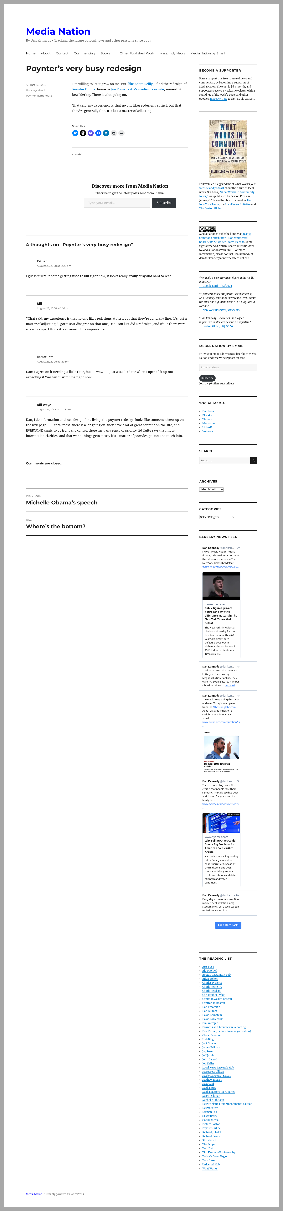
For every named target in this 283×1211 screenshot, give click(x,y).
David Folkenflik (212, 1019)
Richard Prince (211, 1136)
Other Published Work (137, 53)
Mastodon (208, 423)
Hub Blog (208, 1039)
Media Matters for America (218, 1091)
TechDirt (207, 1148)
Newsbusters (210, 1108)
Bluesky (207, 415)
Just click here (218, 98)
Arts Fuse (208, 966)
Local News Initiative (238, 204)
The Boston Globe (210, 208)
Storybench (209, 1140)
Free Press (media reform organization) (226, 1031)
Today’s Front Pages (214, 1156)
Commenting (84, 53)
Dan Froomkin (211, 1007)
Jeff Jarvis (208, 1055)
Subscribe (164, 203)
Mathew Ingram (212, 1079)
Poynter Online (83, 89)
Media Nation (58, 31)
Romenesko (44, 95)
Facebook (208, 411)
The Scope (208, 1144)
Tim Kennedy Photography (218, 1152)
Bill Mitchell (209, 970)
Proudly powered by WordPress (65, 1194)
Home (31, 53)
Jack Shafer (209, 1043)
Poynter (31, 95)
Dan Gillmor (209, 1011)
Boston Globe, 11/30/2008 (218, 326)
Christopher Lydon (213, 995)
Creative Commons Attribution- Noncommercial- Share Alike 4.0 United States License (225, 238)
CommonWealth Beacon (217, 999)
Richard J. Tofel (211, 1132)
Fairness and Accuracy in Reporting (224, 1027)
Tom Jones (209, 1160)
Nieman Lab (209, 1112)
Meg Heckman (211, 1096)
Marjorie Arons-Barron (216, 1075)
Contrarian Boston (213, 1003)
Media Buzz (209, 1087)
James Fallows (211, 1047)
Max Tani (208, 1083)
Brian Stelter (210, 978)
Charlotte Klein (211, 991)
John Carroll (209, 1059)
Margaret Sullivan (213, 1071)
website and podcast (211, 188)
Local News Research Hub (218, 1067)
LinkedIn (208, 427)
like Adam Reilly (140, 84)
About (46, 53)
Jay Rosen (208, 1051)
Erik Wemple (210, 1023)
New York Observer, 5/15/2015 (221, 310)
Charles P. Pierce (212, 982)
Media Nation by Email (207, 53)
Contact (62, 53)
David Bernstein (212, 1015)
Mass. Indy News (172, 53)
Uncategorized (35, 90)
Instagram (208, 431)
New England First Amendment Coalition (227, 1104)
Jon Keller (208, 1063)
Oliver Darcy (209, 1116)
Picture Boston (211, 1124)
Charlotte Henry (212, 986)
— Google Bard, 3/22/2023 (215, 286)
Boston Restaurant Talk (216, 974)
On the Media (210, 1120)
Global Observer (212, 1035)
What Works (210, 1168)
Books (105, 53)
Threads (207, 419)
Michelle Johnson (213, 1100)
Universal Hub (211, 1164)
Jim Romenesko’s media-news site (137, 89)
